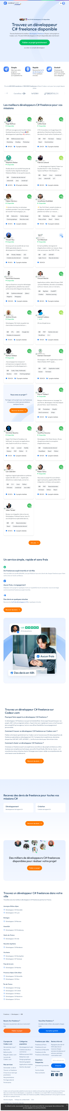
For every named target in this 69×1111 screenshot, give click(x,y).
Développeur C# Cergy (13, 988)
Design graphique (25, 1059)
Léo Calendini (10, 472)
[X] (56, 1074)
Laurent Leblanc (43, 317)
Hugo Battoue (10, 124)
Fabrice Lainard (43, 162)
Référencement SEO (26, 1054)
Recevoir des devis (19, 410)
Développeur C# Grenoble (14, 910)
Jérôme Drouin (11, 317)
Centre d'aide (39, 1070)
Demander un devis (10, 1068)
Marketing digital (24, 1062)
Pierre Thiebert (43, 394)
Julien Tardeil (10, 510)
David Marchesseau (13, 278)
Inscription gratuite (52, 1031)
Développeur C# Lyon (13, 913)
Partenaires (7, 1082)
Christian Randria (12, 433)
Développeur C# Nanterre (14, 996)
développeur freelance (36, 33)
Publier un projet (34, 868)
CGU (32, 1099)
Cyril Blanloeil (42, 240)
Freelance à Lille (40, 1052)
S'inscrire (58, 1066)
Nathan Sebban (11, 356)
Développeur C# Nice (12, 979)
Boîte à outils (8, 1052)
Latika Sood (41, 124)
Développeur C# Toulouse (14, 959)
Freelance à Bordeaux (42, 1055)
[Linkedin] (61, 1074)
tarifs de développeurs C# (38, 72)
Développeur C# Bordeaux (14, 947)
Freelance (6, 1014)
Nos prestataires (9, 1077)
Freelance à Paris (40, 1044)
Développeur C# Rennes (13, 921)
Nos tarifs (7, 1049)
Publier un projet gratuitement (34, 42)
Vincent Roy (10, 240)
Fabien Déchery (11, 201)
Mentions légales (8, 1099)
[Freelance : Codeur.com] (13, 3)
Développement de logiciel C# (14, 809)
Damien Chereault (44, 356)
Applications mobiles (26, 1064)
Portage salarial (9, 1080)
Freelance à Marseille (42, 1049)
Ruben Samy (41, 472)
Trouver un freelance (10, 1070)
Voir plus (33, 543)
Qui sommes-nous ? (10, 1047)
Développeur (15, 1014)
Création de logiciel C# (44, 809)
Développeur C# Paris (13, 999)
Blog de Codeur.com (10, 1055)
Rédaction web (24, 1057)
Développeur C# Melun (13, 993)
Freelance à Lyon (40, 1047)
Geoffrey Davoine (43, 433)
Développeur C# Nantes (13, 967)
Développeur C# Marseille (14, 976)
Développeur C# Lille (12, 939)
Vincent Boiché (42, 278)
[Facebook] (52, 1074)
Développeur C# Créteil (13, 991)
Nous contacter (40, 1073)
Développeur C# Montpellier (15, 956)
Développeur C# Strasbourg (14, 930)
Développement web (26, 1047)
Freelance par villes (42, 1041)
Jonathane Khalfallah (45, 201)
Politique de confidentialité (22, 1099)
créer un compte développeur (35, 48)
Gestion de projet (24, 1067)
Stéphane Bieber (12, 162)
